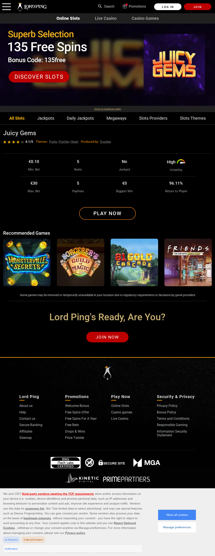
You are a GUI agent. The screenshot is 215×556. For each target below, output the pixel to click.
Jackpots (45, 118)
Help (22, 412)
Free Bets (72, 425)
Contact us (27, 419)
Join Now (107, 337)
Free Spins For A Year (81, 419)
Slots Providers (153, 118)
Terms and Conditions (173, 419)
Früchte (64, 142)
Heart (74, 142)
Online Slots (68, 18)
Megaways (116, 118)
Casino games (121, 412)
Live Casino (106, 18)
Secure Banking (30, 425)
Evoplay (105, 142)
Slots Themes (193, 118)
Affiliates (25, 431)
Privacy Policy (167, 406)
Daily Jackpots (80, 118)
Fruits (53, 142)
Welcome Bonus (77, 406)
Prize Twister (74, 438)
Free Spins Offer (77, 412)
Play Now (107, 213)
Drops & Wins (75, 431)
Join (197, 7)
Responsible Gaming (172, 425)
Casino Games (145, 18)
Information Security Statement (172, 433)
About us (26, 406)
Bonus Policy (166, 412)
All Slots (17, 118)
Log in (168, 7)
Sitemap (25, 438)
